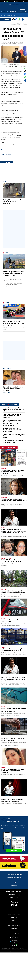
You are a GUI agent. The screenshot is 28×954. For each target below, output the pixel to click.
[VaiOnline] (14, 902)
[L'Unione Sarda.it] (14, 4)
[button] (13, 19)
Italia (22, 8)
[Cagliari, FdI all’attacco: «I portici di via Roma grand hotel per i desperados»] (14, 190)
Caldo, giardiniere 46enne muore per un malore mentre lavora (12, 739)
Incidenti (20, 11)
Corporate (14, 928)
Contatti (14, 920)
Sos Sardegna (12, 11)
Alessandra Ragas (6, 286)
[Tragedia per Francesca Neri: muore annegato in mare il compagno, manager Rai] (14, 486)
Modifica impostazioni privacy (14, 922)
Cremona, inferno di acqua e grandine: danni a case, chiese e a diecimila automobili (14, 436)
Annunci (14, 882)
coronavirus (8, 154)
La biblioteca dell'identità (14, 880)
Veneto (5, 150)
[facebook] (4, 1)
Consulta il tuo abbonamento (14, 874)
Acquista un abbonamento (14, 877)
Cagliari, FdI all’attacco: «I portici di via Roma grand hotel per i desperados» (13, 201)
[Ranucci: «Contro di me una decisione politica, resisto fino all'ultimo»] (14, 787)
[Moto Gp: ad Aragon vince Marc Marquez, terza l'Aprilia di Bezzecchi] (14, 311)
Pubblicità (14, 917)
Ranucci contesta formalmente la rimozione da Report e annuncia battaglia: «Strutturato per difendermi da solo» (12, 423)
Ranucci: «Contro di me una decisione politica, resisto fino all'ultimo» (12, 800)
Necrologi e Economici (14, 914)
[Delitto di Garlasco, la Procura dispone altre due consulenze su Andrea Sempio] (14, 547)
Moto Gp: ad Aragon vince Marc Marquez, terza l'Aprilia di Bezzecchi (13, 323)
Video (11, 8)
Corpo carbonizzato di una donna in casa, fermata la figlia (13, 441)
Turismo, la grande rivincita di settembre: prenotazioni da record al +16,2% (13, 274)
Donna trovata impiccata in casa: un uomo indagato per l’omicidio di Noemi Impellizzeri (13, 770)
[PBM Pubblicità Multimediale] (14, 905)
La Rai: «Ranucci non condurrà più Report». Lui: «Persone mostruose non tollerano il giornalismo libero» (13, 679)
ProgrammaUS (4, 8)
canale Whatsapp (21, 68)
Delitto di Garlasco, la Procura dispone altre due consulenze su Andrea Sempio (12, 429)
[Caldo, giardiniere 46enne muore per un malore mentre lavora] (14, 726)
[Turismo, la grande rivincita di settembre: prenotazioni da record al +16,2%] (14, 261)
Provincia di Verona (13, 150)
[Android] (14, 941)
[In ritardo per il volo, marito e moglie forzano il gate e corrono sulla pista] (14, 636)
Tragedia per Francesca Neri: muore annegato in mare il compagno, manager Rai (13, 415)
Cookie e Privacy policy (14, 912)
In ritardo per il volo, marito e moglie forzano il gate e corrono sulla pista (11, 649)
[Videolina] (14, 859)
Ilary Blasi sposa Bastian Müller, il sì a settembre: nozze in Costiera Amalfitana (13, 388)
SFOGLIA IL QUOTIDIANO (8, 15)
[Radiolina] (14, 865)
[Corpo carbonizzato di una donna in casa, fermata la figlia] (14, 607)
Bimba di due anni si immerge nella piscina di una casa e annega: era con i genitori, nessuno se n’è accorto (13, 709)
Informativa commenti (14, 925)
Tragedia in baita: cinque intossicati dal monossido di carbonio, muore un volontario (13, 409)
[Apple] (14, 937)
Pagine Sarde (14, 885)
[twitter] (2, 1)
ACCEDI (25, 1)
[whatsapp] (7, 1)
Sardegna (17, 8)
